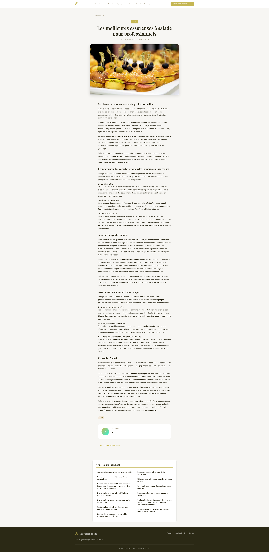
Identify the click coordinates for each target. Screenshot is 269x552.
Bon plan (111, 4)
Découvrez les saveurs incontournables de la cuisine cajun (113, 501)
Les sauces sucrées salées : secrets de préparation (151, 473)
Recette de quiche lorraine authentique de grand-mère (152, 494)
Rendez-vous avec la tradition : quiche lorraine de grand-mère (114, 478)
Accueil (97, 4)
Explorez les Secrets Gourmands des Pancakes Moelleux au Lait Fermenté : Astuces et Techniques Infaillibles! (154, 502)
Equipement (121, 4)
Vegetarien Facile (88, 533)
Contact (191, 533)
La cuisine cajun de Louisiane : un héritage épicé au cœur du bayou (153, 510)
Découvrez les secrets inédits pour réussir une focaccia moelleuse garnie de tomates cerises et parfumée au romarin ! (114, 486)
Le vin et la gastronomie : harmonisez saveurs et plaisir (154, 487)
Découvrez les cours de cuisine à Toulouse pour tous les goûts (112, 494)
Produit (138, 4)
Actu (104, 4)
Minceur (131, 4)
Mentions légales (180, 533)
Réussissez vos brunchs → (182, 4)
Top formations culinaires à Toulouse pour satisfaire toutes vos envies (112, 508)
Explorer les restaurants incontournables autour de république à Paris (112, 515)
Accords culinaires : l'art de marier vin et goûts (114, 472)
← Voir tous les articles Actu (109, 445)
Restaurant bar (149, 4)
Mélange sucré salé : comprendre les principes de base (154, 480)
